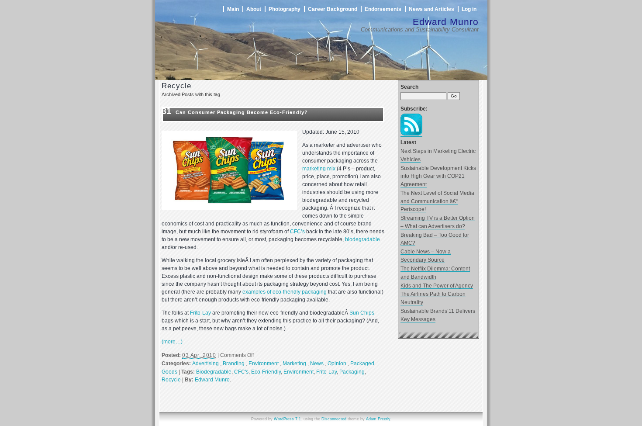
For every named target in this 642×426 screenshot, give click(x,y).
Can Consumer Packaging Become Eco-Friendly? (242, 112)
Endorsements (383, 9)
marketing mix (318, 169)
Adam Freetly (378, 419)
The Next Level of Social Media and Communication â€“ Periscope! (437, 201)
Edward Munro (446, 22)
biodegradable (362, 239)
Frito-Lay (200, 313)
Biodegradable (213, 372)
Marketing (294, 363)
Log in (469, 9)
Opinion (337, 363)
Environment (264, 363)
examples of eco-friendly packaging (284, 292)
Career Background (332, 9)
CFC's (241, 372)
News (317, 363)
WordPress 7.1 (287, 419)
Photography (284, 9)
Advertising (205, 363)
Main (233, 9)
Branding (234, 363)
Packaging (352, 372)
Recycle (171, 380)
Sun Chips (361, 313)
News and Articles (431, 9)
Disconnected (333, 419)
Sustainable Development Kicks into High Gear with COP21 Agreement (438, 176)
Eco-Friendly (266, 372)
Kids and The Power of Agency (436, 285)
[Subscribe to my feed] (411, 134)
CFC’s (297, 232)
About (253, 9)
